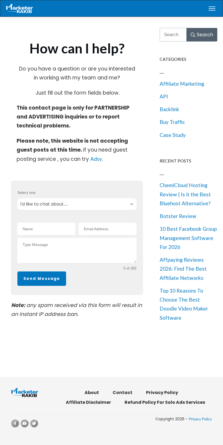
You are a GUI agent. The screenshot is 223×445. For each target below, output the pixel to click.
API (164, 96)
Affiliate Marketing (182, 84)
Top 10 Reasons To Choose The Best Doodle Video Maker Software (184, 304)
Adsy (96, 159)
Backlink (169, 109)
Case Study (173, 135)
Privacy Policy (200, 419)
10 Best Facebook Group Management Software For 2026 (188, 238)
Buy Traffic (172, 122)
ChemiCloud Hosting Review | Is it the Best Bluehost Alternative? (185, 194)
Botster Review (178, 216)
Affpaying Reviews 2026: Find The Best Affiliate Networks (183, 269)
